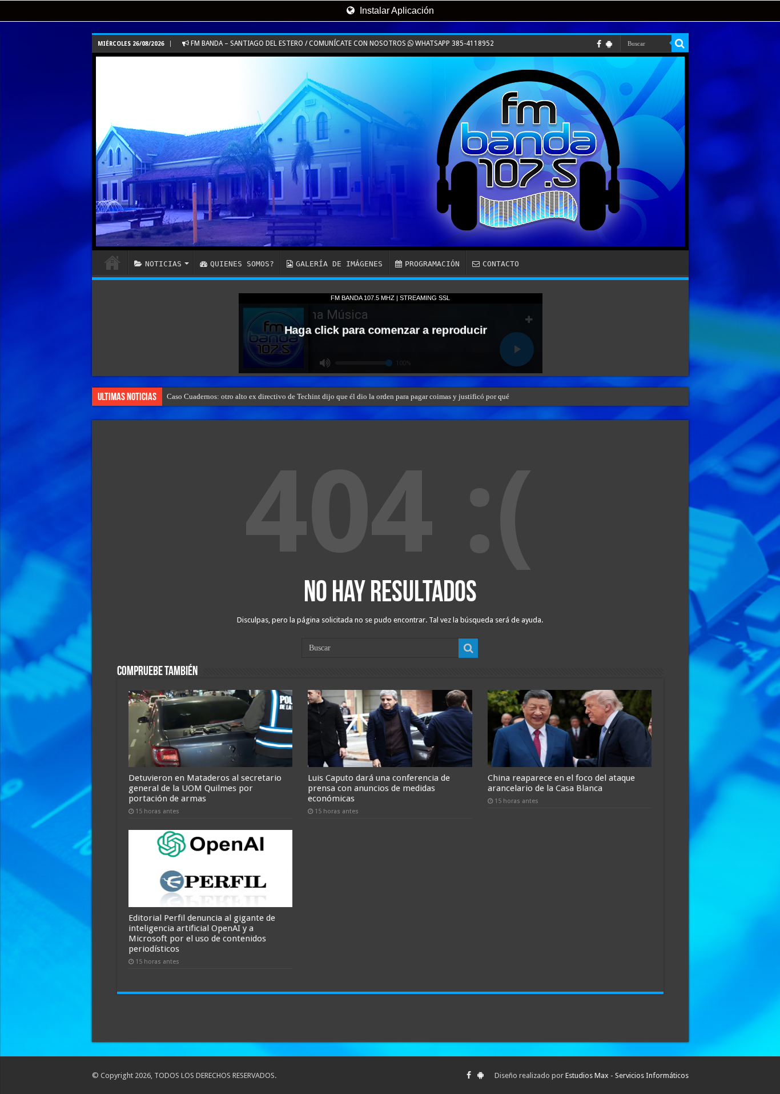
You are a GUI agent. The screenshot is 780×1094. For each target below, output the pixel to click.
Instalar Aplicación (395, 10)
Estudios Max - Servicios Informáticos (627, 1075)
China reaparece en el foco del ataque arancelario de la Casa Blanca (561, 783)
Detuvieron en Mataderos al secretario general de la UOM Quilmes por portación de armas (205, 788)
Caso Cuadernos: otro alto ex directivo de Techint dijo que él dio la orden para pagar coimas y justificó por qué (338, 396)
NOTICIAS (163, 263)
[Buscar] (680, 43)
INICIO (112, 262)
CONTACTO (501, 263)
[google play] (609, 44)
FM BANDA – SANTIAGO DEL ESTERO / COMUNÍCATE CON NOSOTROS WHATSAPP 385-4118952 (341, 43)
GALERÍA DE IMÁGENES (339, 263)
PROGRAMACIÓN (432, 263)
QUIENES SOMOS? (242, 263)
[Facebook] (599, 44)
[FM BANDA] (390, 151)
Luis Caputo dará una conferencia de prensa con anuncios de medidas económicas (379, 788)
